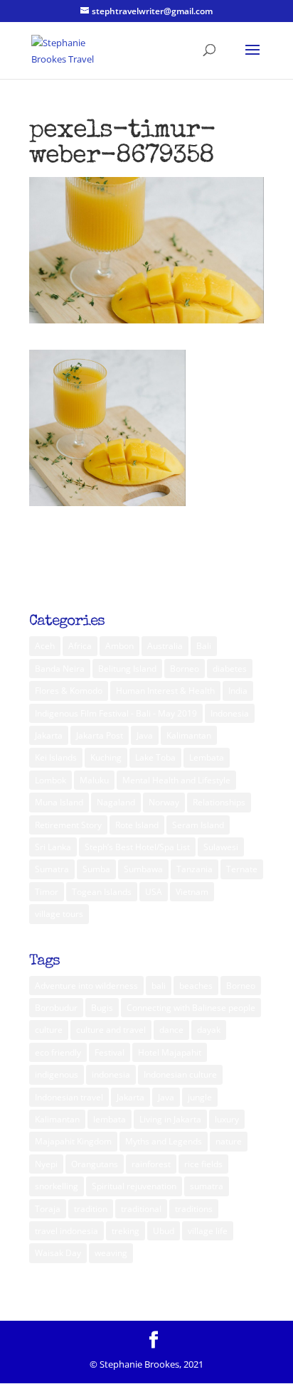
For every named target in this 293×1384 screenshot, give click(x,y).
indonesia (111, 1074)
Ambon (119, 646)
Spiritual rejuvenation (134, 1186)
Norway (164, 802)
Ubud (163, 1231)
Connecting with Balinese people (191, 1008)
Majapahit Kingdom (73, 1141)
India (237, 691)
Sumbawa (143, 869)
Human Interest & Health (165, 691)
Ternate (241, 869)
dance (171, 1030)
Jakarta (49, 735)
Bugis (102, 1008)
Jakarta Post (99, 735)
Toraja (47, 1209)
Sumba (96, 869)
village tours (59, 914)
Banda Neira (60, 669)
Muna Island (59, 802)
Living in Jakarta (170, 1119)
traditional (141, 1209)
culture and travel (111, 1030)
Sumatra (52, 869)
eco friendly (58, 1052)
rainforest (151, 1164)
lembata (109, 1119)
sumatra (206, 1186)
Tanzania (194, 869)
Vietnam (192, 892)
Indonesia (230, 713)
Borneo (184, 669)
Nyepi (46, 1164)
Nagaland (116, 802)
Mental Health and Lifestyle (176, 780)
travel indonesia (66, 1231)
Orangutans (94, 1164)
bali (158, 986)
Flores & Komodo (68, 691)
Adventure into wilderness (86, 986)
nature (228, 1141)
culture (49, 1030)
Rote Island (137, 825)
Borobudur (56, 1008)
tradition (90, 1209)
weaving (111, 1253)
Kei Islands (56, 757)
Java (145, 735)
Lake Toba (155, 757)
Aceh (45, 646)
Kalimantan (188, 735)
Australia (165, 646)
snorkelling (56, 1186)
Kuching (106, 757)
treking (125, 1231)
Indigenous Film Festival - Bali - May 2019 (116, 713)
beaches (196, 986)
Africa (80, 646)
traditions (194, 1209)
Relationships (219, 802)
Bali (203, 646)
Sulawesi (220, 847)
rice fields (203, 1164)
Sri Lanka (53, 847)
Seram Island (198, 825)
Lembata (206, 757)
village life (208, 1231)
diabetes (230, 669)
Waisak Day (58, 1253)
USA (153, 892)
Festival (109, 1052)
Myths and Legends (163, 1141)
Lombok (50, 780)
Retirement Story (68, 825)
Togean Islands (102, 892)
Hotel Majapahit (169, 1052)
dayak (208, 1030)
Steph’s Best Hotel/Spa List (137, 847)
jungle (200, 1097)
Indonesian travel (69, 1097)
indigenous (56, 1074)
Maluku (94, 780)
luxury (227, 1119)
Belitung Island (127, 669)
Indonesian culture (180, 1074)
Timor (46, 892)
